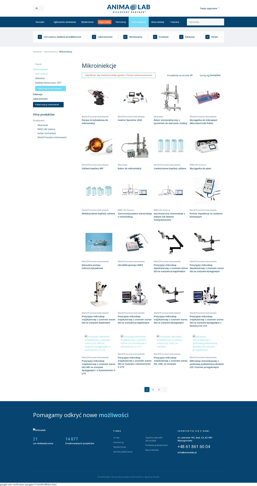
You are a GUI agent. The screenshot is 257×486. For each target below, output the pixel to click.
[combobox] (193, 75)
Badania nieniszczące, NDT (48, 82)
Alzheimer (40, 78)
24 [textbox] (191, 75)
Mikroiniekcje (41, 73)
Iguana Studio (152, 476)
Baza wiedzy (157, 22)
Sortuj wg (205, 75)
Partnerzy (121, 22)
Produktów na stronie (178, 75)
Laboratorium (40, 98)
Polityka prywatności (156, 445)
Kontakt (40, 22)
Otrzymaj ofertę (99, 104)
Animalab (37, 51)
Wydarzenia (87, 22)
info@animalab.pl (187, 452)
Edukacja (37, 94)
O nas (116, 437)
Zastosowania (138, 22)
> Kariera (174, 22)
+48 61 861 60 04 (194, 446)
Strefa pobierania (122, 451)
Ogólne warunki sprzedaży (153, 439)
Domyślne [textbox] (215, 75)
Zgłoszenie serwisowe (65, 22)
